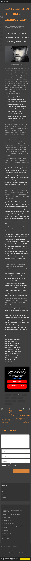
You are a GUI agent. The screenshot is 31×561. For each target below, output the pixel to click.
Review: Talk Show (6, 533)
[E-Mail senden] (1, 46)
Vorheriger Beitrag (8, 412)
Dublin (13, 26)
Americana (10, 26)
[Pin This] (1, 29)
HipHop (4, 494)
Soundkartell (9, 403)
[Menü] (28, 3)
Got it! (25, 558)
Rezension (16, 27)
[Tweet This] (1, 25)
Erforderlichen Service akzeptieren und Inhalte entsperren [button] (17, 386)
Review (12, 27)
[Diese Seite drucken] (1, 50)
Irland (26, 26)
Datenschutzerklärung (21, 552)
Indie (3, 489)
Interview (22, 26)
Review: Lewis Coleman (8, 523)
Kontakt (11, 552)
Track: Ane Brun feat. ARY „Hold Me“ (11, 514)
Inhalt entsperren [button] (17, 381)
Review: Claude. (6, 530)
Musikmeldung (7, 27)
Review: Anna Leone (7, 520)
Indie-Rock (18, 26)
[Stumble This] (1, 37)
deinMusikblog (17, 394)
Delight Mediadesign (12, 546)
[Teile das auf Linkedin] (1, 33)
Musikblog (14, 397)
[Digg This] (1, 41)
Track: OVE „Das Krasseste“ (8, 539)
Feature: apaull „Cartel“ (7, 536)
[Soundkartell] (4, 1)
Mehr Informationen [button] (17, 378)
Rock (20, 27)
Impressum (4, 552)
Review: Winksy (6, 517)
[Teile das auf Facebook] (1, 21)
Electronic (4, 497)
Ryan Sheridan (22, 400)
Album (6, 26)
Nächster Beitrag (23, 413)
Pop (3, 492)
